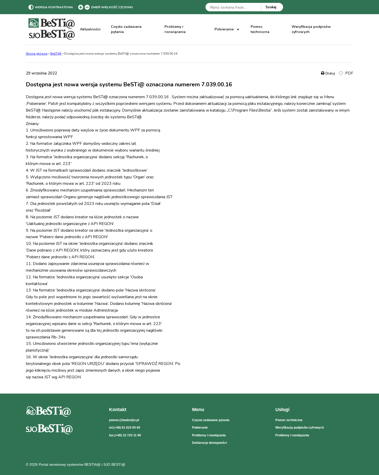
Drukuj (329, 73)
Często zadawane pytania (126, 29)
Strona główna (36, 54)
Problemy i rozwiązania (175, 29)
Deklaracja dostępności (209, 443)
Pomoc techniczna (260, 29)
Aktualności (90, 29)
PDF (348, 73)
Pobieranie (224, 29)
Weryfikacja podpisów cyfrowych (311, 29)
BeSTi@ (55, 54)
